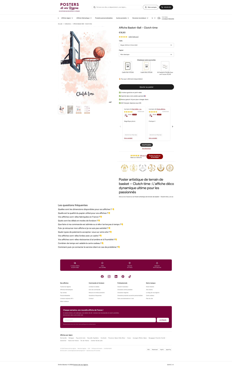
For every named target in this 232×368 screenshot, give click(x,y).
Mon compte (152, 7)
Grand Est (63, 340)
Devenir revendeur (122, 286)
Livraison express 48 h (66, 298)
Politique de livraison (97, 348)
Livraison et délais (94, 286)
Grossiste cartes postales (124, 289)
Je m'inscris (162, 320)
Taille (121, 41)
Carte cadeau (150, 295)
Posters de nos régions (80, 365)
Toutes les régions (65, 286)
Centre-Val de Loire (96, 340)
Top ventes (63, 292)
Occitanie (103, 338)
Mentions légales (82, 348)
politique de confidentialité (88, 324)
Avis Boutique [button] (146, 148)
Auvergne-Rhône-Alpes (140, 338)
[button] (166, 7)
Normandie (63, 338)
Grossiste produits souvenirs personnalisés (130, 295)
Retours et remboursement (96, 292)
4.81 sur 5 (143, 155)
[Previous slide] (120, 126)
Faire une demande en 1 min (125, 298)
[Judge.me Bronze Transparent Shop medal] (151, 168)
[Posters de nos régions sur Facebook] (102, 276)
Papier (121, 50)
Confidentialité (108, 348)
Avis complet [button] (128, 138)
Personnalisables (65, 295)
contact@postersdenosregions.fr (76, 350)
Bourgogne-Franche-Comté (157, 338)
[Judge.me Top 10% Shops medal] (160, 168)
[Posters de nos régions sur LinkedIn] (116, 276)
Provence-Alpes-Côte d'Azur (116, 338)
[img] (128, 112)
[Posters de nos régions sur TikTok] (130, 276)
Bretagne (71, 338)
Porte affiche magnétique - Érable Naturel (158, 110)
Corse (129, 338)
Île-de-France (85, 340)
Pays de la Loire (80, 338)
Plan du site (149, 298)
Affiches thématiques (66, 289)
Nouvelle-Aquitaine (93, 338)
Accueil (60, 24)
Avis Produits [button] (146, 145)
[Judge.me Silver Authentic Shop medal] (142, 168)
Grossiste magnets (122, 292)
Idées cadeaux (64, 301)
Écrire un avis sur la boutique (154, 156)
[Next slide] (172, 126)
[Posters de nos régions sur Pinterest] (123, 276)
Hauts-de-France (73, 340)
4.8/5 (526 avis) (134, 37)
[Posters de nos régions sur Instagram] (109, 276)
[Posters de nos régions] (69, 7)
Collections (68, 24)
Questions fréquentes (95, 295)
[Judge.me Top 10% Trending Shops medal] (169, 168)
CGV (89, 348)
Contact (91, 298)
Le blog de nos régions (152, 292)
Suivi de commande (94, 289)
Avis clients (149, 289)
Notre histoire (150, 286)
